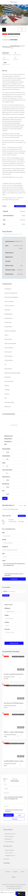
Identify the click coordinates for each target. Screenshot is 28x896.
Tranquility (7, 389)
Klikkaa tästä (15, 509)
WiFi (5, 398)
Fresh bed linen (8, 339)
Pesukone (6, 394)
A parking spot (7, 288)
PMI (3, 490)
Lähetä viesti (8, 815)
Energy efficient (8, 326)
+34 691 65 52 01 (9, 852)
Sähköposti (5, 546)
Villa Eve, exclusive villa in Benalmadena (15, 732)
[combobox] (14, 556)
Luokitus (6, 622)
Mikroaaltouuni (8, 368)
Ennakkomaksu (6, 455)
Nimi (3, 532)
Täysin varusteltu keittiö (10, 343)
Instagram (15, 871)
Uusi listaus (15, 685)
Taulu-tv (6, 335)
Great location (8, 352)
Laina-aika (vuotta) (7, 469)
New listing (21, 743)
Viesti (3, 560)
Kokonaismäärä (6, 449)
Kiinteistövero (6, 476)
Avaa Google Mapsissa (20, 206)
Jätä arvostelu (6, 595)
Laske (4, 498)
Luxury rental (15, 743)
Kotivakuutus (5, 483)
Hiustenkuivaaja (8, 356)
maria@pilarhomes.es (10, 855)
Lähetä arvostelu (14, 643)
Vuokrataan (10, 34)
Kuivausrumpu (7, 322)
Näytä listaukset (22, 515)
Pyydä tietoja (14, 579)
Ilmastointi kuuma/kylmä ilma (11, 297)
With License (7, 406)
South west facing (8, 381)
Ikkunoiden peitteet (9, 402)
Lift (5, 364)
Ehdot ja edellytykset (9, 841)
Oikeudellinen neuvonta (9, 833)
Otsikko (6, 615)
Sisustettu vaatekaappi (10, 330)
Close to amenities (9, 301)
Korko (3, 462)
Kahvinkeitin (7, 309)
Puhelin (4, 539)
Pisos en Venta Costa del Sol (14, 888)
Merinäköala (7, 377)
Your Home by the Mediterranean (13, 703)
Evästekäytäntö (8, 839)
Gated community (8, 347)
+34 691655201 (12, 521)
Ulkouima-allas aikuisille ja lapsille (12, 373)
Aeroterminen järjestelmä (10, 293)
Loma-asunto (17, 34)
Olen (3, 553)
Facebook (7, 871)
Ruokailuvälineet (8, 314)
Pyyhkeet (6, 385)
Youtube (22, 871)
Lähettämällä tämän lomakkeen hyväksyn (13, 574)
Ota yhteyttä (6, 859)
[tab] (4, 30)
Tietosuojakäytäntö (9, 836)
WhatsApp (21, 521)
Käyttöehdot (7, 575)
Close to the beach (9, 305)
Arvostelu (7, 629)
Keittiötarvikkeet (8, 360)
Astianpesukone (8, 318)
